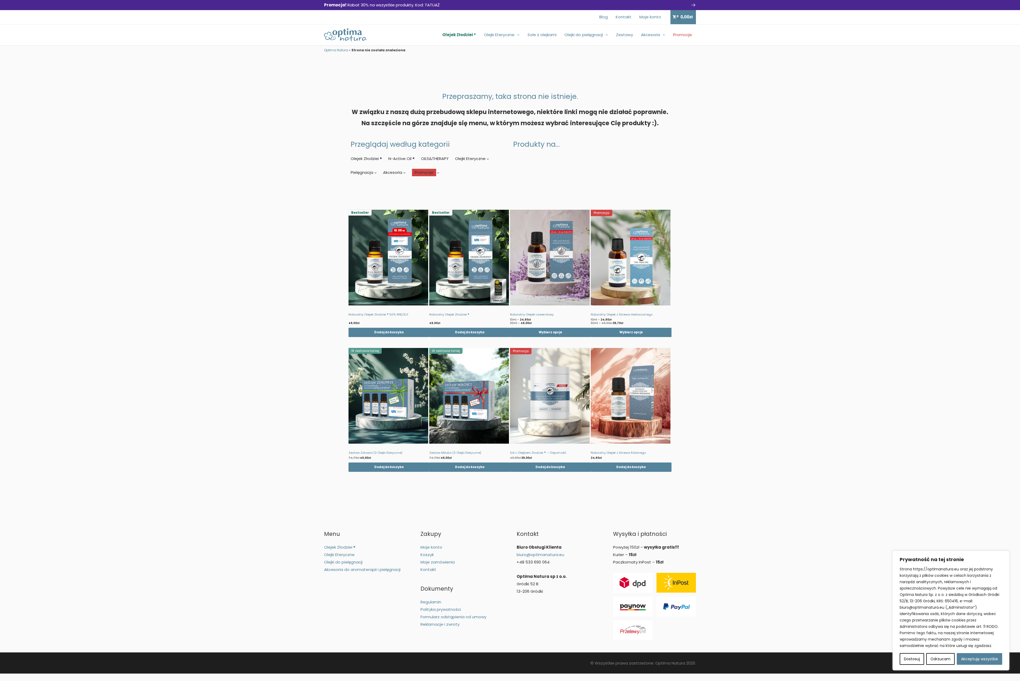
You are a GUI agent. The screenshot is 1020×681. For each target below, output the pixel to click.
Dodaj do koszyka (389, 332)
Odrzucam (940, 659)
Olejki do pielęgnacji (583, 34)
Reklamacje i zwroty (440, 624)
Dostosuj (912, 659)
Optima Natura (336, 50)
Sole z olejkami (542, 34)
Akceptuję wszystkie (979, 659)
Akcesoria (650, 34)
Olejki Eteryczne (499, 34)
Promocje (682, 34)
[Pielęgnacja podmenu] (375, 172)
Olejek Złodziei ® (459, 34)
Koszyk (427, 554)
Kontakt (623, 17)
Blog (603, 17)
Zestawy (624, 34)
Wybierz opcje (550, 332)
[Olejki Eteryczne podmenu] (488, 159)
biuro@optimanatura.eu (540, 554)
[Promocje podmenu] (438, 172)
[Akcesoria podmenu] (404, 172)
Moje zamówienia (437, 562)
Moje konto (650, 17)
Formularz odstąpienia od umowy (453, 617)
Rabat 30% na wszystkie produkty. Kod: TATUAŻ (382, 5)
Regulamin (430, 602)
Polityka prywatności (440, 609)
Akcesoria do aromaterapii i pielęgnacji (362, 569)
